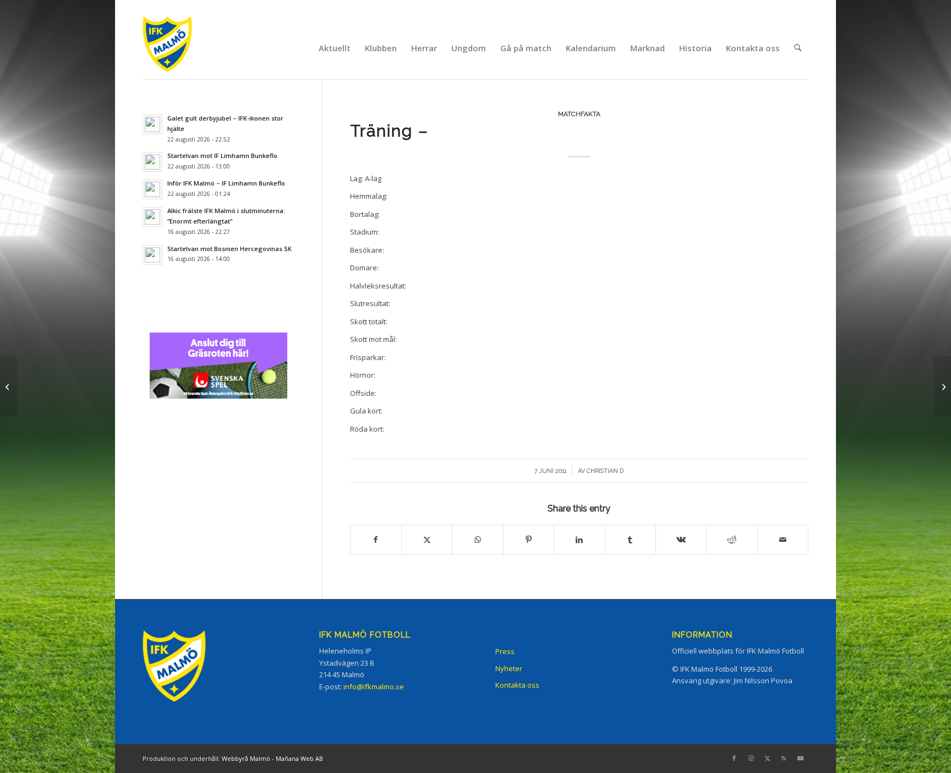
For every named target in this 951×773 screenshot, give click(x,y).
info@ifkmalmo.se (373, 687)
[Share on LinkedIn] (579, 539)
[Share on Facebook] (376, 539)
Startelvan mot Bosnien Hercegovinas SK (229, 248)
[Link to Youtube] (800, 758)
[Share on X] (427, 539)
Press (505, 651)
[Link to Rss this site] (783, 758)
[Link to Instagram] (750, 758)
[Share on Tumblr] (630, 539)
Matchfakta (579, 114)
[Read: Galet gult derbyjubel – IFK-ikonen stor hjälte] (152, 124)
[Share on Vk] (681, 539)
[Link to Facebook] (734, 758)
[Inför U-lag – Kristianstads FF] (8, 386)
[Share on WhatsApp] (477, 539)
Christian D (605, 470)
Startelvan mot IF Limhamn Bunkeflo (222, 155)
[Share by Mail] (783, 539)
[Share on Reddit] (732, 539)
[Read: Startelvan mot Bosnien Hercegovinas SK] (152, 255)
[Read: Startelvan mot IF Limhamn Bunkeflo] (152, 162)
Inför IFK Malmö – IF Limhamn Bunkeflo (226, 183)
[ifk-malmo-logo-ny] (181, 47)
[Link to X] (767, 758)
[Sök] (797, 48)
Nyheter (508, 668)
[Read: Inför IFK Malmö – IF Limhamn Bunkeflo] (152, 189)
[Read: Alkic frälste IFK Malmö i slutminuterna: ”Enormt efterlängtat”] (152, 217)
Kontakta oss (517, 685)
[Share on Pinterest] (529, 539)
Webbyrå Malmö (246, 758)
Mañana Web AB (299, 758)
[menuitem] (334, 48)
